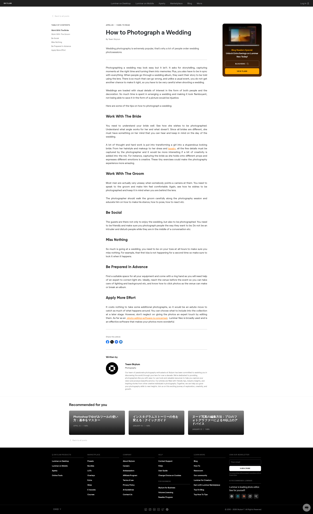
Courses (90, 494)
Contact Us (127, 494)
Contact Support (165, 461)
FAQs (160, 466)
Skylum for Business (166, 487)
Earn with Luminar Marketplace (207, 485)
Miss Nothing (56, 42)
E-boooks (91, 490)
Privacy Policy (129, 485)
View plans (242, 71)
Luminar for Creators (203, 480)
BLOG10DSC (240, 64)
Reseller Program (165, 497)
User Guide (163, 470)
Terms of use (128, 480)
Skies (89, 485)
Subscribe (245, 468)
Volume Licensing (165, 492)
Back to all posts (62, 16)
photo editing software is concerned (146, 317)
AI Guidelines (128, 490)
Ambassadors (128, 470)
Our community (200, 475)
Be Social (55, 38)
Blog (196, 461)
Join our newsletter (239, 455)
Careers (126, 466)
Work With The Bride (60, 30)
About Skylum (129, 461)
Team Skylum (114, 39)
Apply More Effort (58, 50)
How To (197, 466)
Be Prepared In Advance (61, 46)
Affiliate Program (130, 475)
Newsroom (198, 470)
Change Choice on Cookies (169, 475)
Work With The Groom (60, 34)
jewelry (172, 148)
